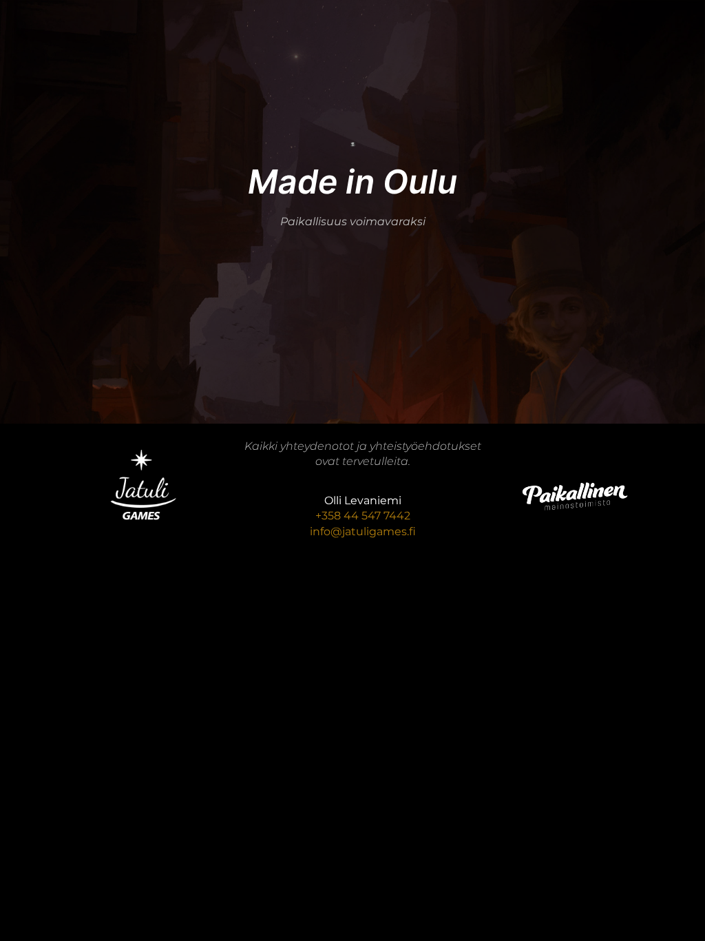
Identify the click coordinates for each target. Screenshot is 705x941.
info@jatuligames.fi (363, 531)
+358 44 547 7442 (362, 515)
